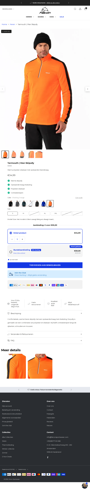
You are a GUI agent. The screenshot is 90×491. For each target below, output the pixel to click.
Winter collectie (8, 449)
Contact (50, 410)
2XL (55, 213)
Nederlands (7, 9)
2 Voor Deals (7, 457)
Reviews (50, 422)
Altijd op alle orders (53, 3)
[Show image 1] (5, 154)
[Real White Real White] (30, 204)
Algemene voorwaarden (11, 418)
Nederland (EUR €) (8, 469)
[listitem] (45, 3)
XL (45, 213)
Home (4, 24)
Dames (41, 17)
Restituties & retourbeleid (12, 414)
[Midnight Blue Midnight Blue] (24, 204)
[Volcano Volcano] (17, 204)
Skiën (4, 441)
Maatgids (50, 414)
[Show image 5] (39, 154)
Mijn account (7, 406)
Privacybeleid (7, 422)
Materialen (51, 418)
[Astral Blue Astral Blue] (44, 204)
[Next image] (87, 89)
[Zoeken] (75, 9)
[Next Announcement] (68, 2)
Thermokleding (8, 445)
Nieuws (49, 425)
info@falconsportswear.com (57, 437)
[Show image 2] (13, 154)
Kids (52, 17)
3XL (66, 213)
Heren (29, 17)
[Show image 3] (22, 154)
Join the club (7, 425)
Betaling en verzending (11, 410)
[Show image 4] (30, 154)
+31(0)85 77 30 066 (53, 441)
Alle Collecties (7, 437)
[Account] (80, 9)
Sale (62, 17)
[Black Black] (11, 204)
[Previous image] (2, 89)
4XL (77, 213)
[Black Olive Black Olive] (37, 204)
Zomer (4, 453)
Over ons (50, 406)
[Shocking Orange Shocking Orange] (50, 204)
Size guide (78, 198)
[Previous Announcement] (21, 2)
